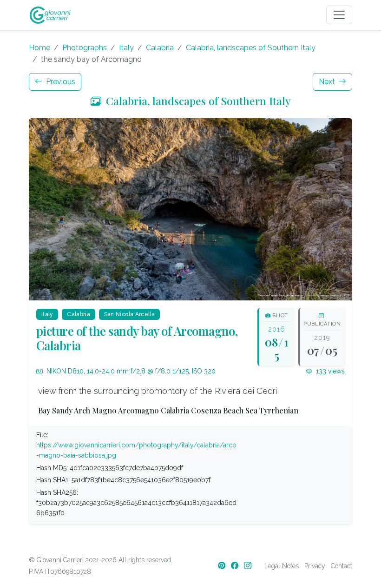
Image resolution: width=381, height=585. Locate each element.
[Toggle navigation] (339, 15)
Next (328, 81)
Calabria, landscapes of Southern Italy (250, 47)
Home (39, 47)
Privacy (314, 566)
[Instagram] (248, 565)
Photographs (84, 47)
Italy (126, 47)
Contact (341, 566)
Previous (59, 81)
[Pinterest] (222, 565)
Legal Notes (281, 566)
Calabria (160, 47)
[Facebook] (235, 565)
